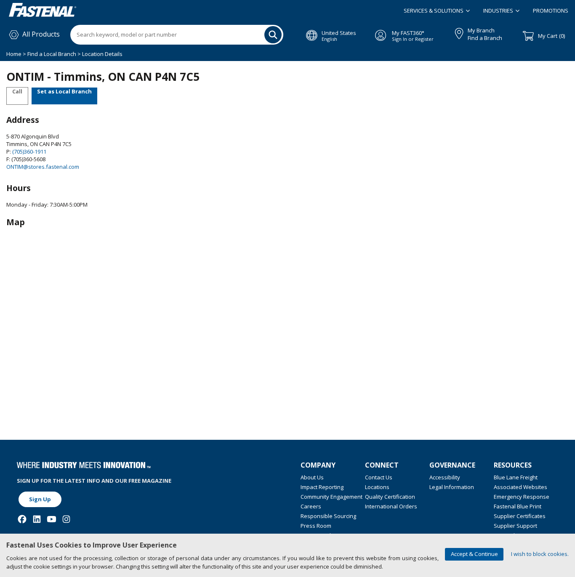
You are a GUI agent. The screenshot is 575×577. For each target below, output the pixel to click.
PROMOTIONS (550, 10)
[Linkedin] (37, 519)
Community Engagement (331, 496)
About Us (312, 477)
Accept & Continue (474, 554)
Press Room (316, 525)
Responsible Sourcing (328, 516)
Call (17, 91)
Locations (377, 487)
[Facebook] (22, 519)
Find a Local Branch (51, 54)
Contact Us (378, 477)
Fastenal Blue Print (517, 506)
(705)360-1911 (28, 151)
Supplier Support (515, 525)
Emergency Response (521, 496)
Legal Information (451, 487)
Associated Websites (520, 487)
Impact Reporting (322, 487)
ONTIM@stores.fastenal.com (42, 166)
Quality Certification (390, 496)
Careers (311, 506)
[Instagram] (66, 519)
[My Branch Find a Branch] (455, 32)
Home (14, 54)
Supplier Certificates (520, 516)
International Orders (391, 506)
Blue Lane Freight (516, 477)
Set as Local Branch (64, 91)
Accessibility (444, 477)
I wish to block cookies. (540, 554)
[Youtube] (51, 519)
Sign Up (40, 499)
